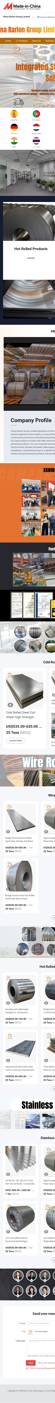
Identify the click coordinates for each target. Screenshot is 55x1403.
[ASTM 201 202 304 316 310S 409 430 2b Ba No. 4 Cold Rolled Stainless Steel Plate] (20, 1161)
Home (8, 40)
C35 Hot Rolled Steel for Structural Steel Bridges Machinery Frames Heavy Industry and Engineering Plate (19, 1239)
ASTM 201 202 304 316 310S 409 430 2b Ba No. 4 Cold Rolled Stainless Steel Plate (20, 1182)
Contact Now (15, 740)
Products (23, 40)
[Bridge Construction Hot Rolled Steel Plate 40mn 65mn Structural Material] (20, 876)
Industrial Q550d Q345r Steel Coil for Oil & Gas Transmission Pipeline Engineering (19, 1068)
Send (30, 1362)
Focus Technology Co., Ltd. (39, 1390)
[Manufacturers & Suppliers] (22, 6)
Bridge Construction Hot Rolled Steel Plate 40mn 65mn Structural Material (20, 897)
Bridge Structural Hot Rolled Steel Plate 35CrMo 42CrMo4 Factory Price (19, 839)
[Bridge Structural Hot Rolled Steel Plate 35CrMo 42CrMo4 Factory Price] (20, 818)
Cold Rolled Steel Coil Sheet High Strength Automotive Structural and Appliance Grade (24, 714)
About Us (36, 40)
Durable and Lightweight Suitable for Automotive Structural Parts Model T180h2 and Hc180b (20, 1011)
